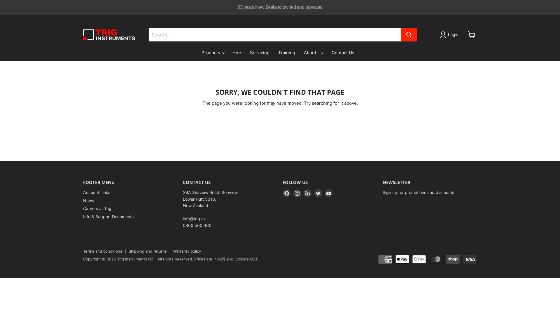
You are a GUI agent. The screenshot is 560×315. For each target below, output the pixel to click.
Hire (236, 52)
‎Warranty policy (187, 251)
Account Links (96, 192)
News (88, 200)
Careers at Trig (97, 208)
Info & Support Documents (108, 216)
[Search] (409, 34)
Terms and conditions (102, 251)
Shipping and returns (148, 251)
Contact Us (343, 52)
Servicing (260, 52)
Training (286, 52)
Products (211, 52)
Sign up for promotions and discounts (418, 192)
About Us (313, 52)
